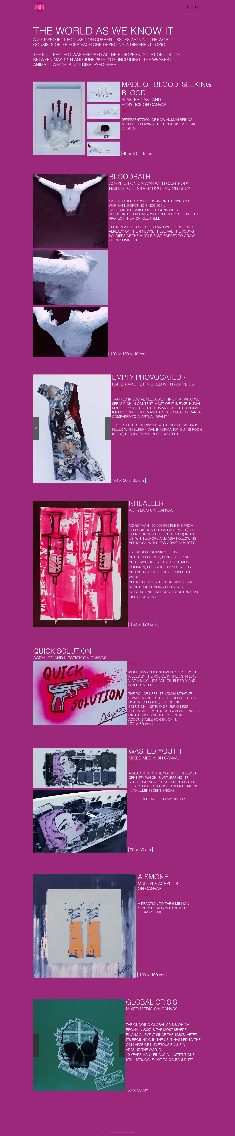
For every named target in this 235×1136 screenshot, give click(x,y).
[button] (72, 428)
